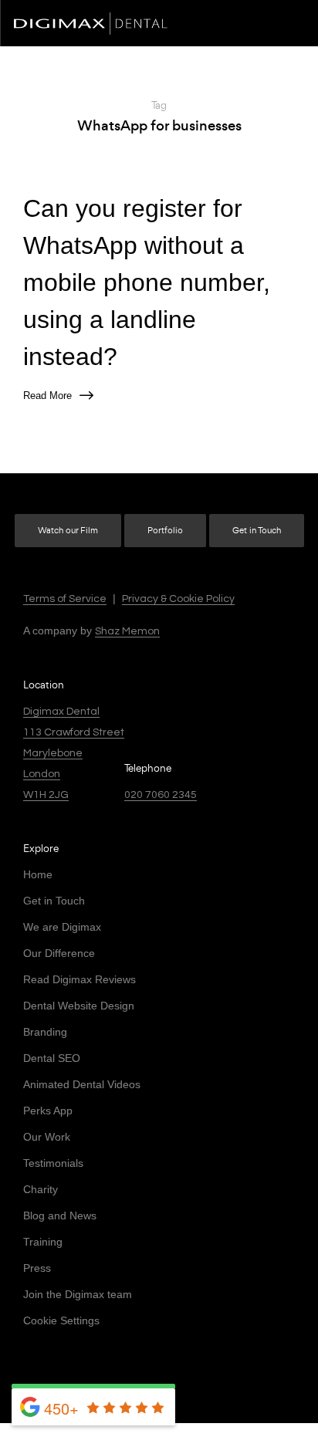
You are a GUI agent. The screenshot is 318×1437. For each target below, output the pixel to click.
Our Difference (59, 953)
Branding (45, 1032)
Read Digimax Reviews (79, 979)
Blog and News (59, 1215)
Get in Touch (256, 530)
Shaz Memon (127, 631)
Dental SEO (51, 1058)
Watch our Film (68, 530)
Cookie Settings (61, 1320)
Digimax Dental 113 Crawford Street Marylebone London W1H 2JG (73, 753)
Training (43, 1242)
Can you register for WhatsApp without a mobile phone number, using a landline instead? (146, 282)
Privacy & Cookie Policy (178, 598)
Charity (40, 1189)
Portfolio (165, 530)
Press (37, 1268)
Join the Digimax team (77, 1294)
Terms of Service (65, 598)
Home (37, 874)
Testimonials (53, 1163)
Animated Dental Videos (81, 1084)
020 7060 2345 (160, 795)
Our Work (46, 1137)
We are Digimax (62, 927)
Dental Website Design (78, 1005)
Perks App (48, 1110)
